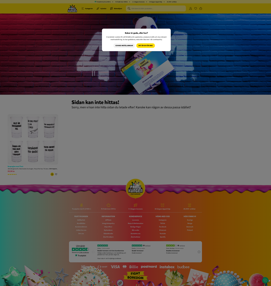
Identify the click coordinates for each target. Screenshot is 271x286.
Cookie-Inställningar (124, 46)
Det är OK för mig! (145, 46)
